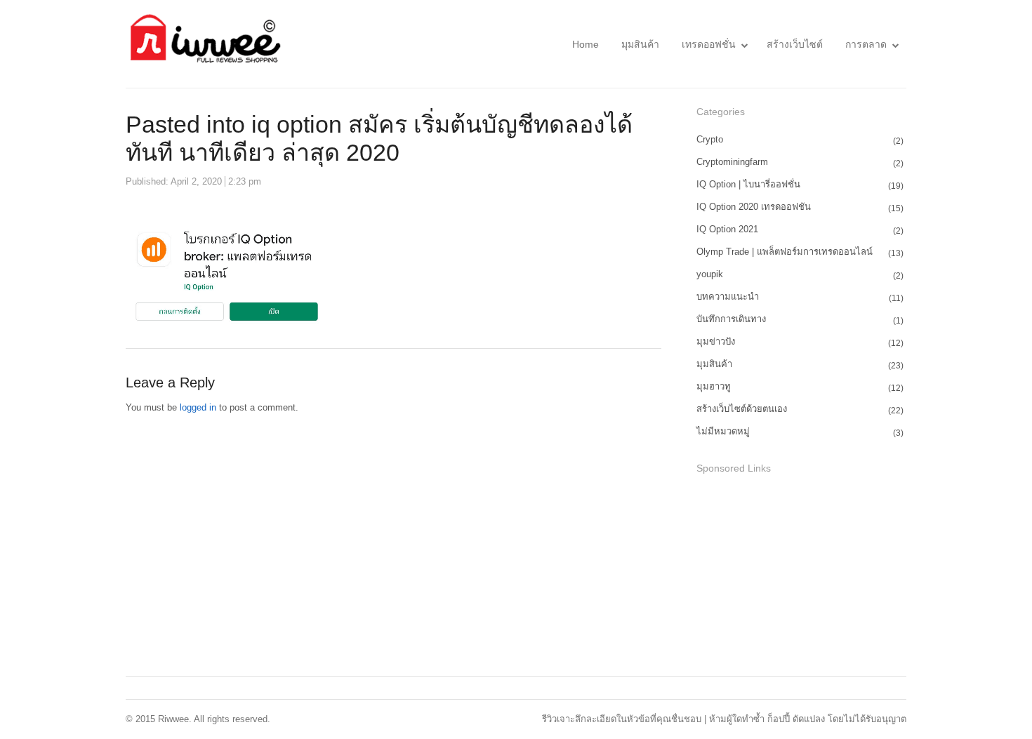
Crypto (709, 139)
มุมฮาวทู (713, 386)
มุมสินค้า (640, 44)
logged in (198, 407)
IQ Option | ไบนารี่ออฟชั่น (748, 184)
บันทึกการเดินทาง (731, 319)
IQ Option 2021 (727, 229)
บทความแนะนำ (727, 296)
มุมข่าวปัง (715, 341)
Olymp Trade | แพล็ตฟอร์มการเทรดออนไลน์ (784, 251)
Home (585, 44)
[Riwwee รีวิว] (204, 43)
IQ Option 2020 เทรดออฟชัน (753, 206)
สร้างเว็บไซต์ (795, 44)
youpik (709, 274)
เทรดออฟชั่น (709, 44)
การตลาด (866, 44)
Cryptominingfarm (732, 162)
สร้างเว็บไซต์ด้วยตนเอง (741, 409)
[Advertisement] (801, 577)
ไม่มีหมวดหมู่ (723, 431)
